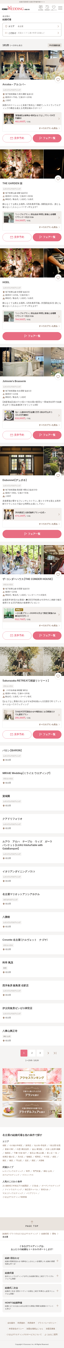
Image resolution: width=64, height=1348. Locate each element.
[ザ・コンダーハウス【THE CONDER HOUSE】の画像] (32, 559)
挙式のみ (44, 1189)
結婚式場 (45, 1234)
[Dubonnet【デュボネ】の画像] (32, 461)
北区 (27, 1160)
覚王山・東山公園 (37, 1153)
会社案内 (11, 1323)
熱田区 (8, 1153)
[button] (32, 1261)
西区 (33, 1160)
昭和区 (38, 1157)
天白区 (20, 1157)
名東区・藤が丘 (8, 1157)
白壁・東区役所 (23, 1149)
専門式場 (36, 1171)
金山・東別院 (37, 1149)
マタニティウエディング (12, 1193)
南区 (11, 1160)
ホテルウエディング (10, 1175)
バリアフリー (31, 1193)
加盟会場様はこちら (34, 1329)
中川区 (46, 1157)
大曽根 (41, 1160)
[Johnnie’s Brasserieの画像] (32, 362)
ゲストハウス (28, 1175)
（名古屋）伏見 (55, 1145)
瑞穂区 (29, 1157)
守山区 (19, 1160)
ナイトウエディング (13, 1189)
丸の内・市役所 (40, 1145)
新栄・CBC (9, 1149)
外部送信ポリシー (16, 1329)
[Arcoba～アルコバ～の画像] (32, 65)
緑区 (54, 1157)
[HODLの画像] (32, 263)
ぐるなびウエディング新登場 (14, 1197)
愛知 (54, 1234)
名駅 (4, 1145)
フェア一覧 (49, 138)
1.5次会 (35, 1186)
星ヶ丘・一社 (52, 1153)
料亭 (28, 1171)
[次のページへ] (48, 1053)
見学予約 (19, 138)
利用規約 (21, 1323)
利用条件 (31, 1323)
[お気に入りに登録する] (58, 79)
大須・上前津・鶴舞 (52, 1149)
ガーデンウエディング (50, 1186)
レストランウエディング (12, 1171)
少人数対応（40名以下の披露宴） (15, 1186)
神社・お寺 (47, 1171)
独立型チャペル (31, 1189)
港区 (4, 1160)
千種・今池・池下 (20, 1153)
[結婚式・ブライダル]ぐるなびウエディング (20, 1234)
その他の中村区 (15, 1145)
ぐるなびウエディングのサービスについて (24, 1334)
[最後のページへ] (55, 1053)
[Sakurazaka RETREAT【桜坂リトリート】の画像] (32, 661)
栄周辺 (28, 1145)
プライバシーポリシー (47, 1323)
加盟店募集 (50, 1329)
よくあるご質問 (50, 1334)
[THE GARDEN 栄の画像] (32, 164)
